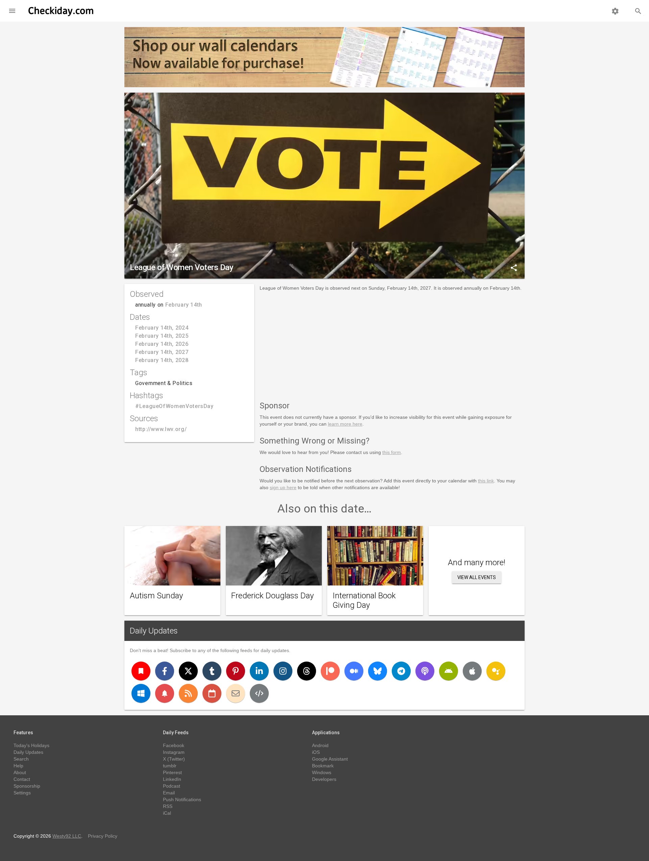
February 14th (183, 305)
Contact (22, 779)
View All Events (476, 577)
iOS (316, 752)
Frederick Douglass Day (272, 595)
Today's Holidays (31, 745)
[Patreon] (330, 671)
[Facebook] (164, 671)
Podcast (171, 786)
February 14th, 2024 (161, 328)
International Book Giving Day (364, 600)
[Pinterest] (235, 671)
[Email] (235, 693)
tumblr (169, 765)
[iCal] (211, 693)
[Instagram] (282, 671)
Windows (321, 772)
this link (486, 480)
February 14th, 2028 (161, 360)
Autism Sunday (156, 595)
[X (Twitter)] (188, 671)
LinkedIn (172, 779)
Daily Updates (154, 631)
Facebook (173, 745)
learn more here (345, 424)
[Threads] (306, 671)
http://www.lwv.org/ (161, 429)
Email (169, 792)
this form (391, 452)
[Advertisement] (392, 344)
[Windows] (140, 693)
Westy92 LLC (66, 836)
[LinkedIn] (259, 671)
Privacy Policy (102, 836)
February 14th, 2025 (161, 336)
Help (18, 765)
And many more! (476, 562)
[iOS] (472, 671)
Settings (22, 792)
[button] (12, 11)
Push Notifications (182, 799)
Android (320, 745)
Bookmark (323, 765)
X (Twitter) (174, 759)
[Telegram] (401, 671)
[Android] (448, 671)
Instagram (174, 752)
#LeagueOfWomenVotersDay (174, 406)
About (20, 772)
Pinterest (172, 772)
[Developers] (259, 693)
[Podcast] (424, 671)
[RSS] (188, 693)
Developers (324, 779)
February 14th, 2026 (161, 344)
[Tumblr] (211, 671)
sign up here (283, 487)
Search (21, 759)
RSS (167, 806)
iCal (167, 813)
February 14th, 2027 (161, 352)
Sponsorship (27, 786)
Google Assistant (330, 759)
